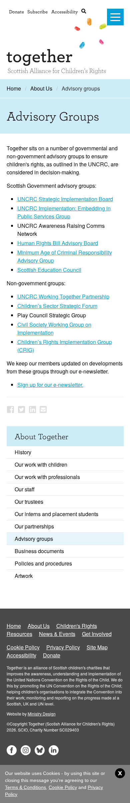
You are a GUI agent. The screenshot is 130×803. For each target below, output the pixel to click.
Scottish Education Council (49, 270)
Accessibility (64, 11)
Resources (19, 634)
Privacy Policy (63, 647)
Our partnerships (34, 526)
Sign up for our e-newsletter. (50, 384)
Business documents (39, 551)
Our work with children (41, 464)
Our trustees (29, 501)
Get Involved (97, 634)
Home (14, 88)
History (23, 452)
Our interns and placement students (56, 514)
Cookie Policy (23, 647)
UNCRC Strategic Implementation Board (65, 199)
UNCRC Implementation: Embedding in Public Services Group (64, 212)
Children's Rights (76, 626)
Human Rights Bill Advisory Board (57, 243)
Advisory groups (34, 538)
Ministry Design (42, 713)
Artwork (24, 576)
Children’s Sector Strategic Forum (57, 306)
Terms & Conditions (25, 787)
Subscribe (37, 11)
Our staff (25, 489)
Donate (16, 11)
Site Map (97, 647)
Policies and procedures (43, 563)
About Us (41, 88)
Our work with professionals (47, 477)
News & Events (57, 634)
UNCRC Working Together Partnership (63, 296)
